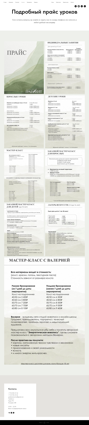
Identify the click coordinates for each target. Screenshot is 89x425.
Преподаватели (29, 2)
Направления (11, 2)
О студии (5, 2)
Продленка (36, 2)
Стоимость (23, 2)
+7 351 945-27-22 (13, 395)
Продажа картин (65, 2)
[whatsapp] (79, 6)
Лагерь (52, 2)
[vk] (82, 6)
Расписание (17, 2)
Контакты (72, 2)
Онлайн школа (58, 2)
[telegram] (76, 6)
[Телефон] (85, 6)
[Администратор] (13, 413)
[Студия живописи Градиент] (9, 413)
